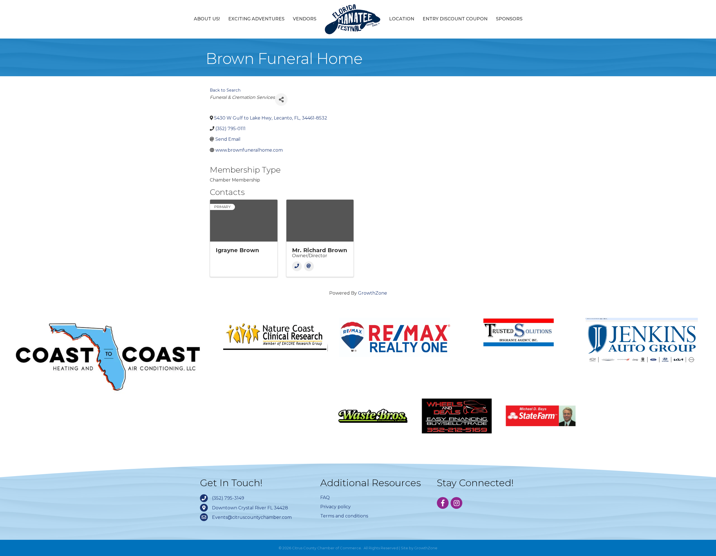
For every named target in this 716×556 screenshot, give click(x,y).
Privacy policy (335, 506)
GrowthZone (372, 293)
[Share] (281, 99)
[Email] (309, 266)
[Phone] (297, 266)
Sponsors (509, 19)
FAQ (325, 497)
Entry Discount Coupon (455, 19)
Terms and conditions (344, 516)
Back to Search (225, 90)
